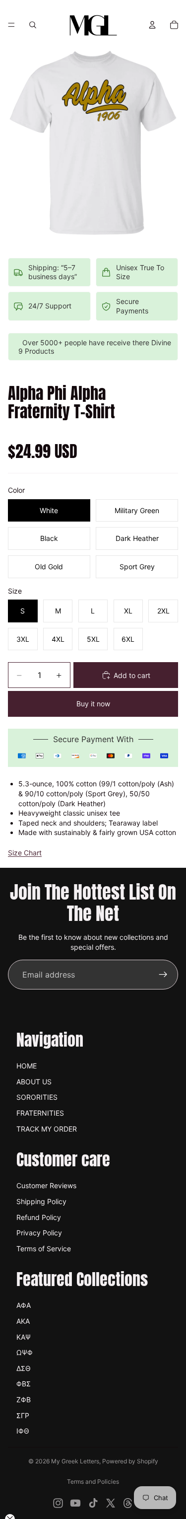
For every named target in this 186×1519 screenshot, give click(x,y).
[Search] (33, 25)
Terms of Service (43, 1248)
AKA (23, 1321)
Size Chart (25, 852)
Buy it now (93, 703)
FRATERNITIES (40, 1113)
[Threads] (128, 1503)
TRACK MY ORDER (46, 1129)
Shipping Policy (41, 1201)
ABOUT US (34, 1081)
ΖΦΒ (23, 1399)
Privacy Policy (39, 1232)
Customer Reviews (46, 1185)
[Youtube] (75, 1503)
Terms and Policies (93, 1481)
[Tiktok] (93, 1503)
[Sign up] (163, 974)
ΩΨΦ (24, 1352)
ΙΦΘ (22, 1431)
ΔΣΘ (23, 1368)
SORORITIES (37, 1097)
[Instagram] (58, 1503)
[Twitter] (111, 1503)
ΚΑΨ (23, 1337)
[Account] (152, 25)
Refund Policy (38, 1217)
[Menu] (11, 24)
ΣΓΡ (22, 1415)
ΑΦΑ (23, 1305)
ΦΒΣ (23, 1383)
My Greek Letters (75, 1461)
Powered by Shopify (130, 1461)
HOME (26, 1066)
